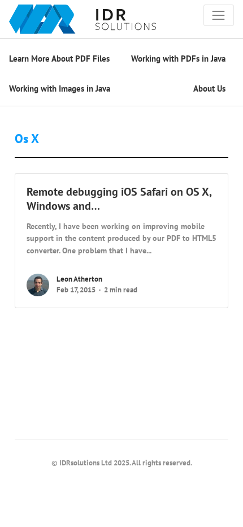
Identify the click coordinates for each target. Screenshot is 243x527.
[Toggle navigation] (218, 15)
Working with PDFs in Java (178, 58)
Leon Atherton (79, 279)
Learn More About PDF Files (59, 58)
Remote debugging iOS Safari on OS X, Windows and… (119, 198)
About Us (209, 88)
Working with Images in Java (59, 88)
